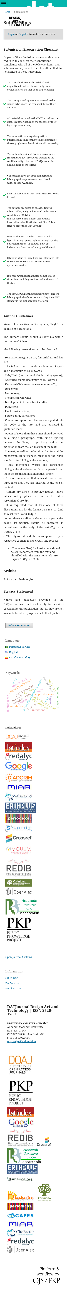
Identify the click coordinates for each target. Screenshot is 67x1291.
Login (11, 34)
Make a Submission (19, 625)
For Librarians (13, 988)
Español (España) (19, 657)
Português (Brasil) (20, 646)
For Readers (12, 977)
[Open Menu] (3, 3)
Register (24, 34)
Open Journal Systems (18, 957)
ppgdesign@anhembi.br (21, 1041)
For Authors (12, 983)
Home (7, 11)
